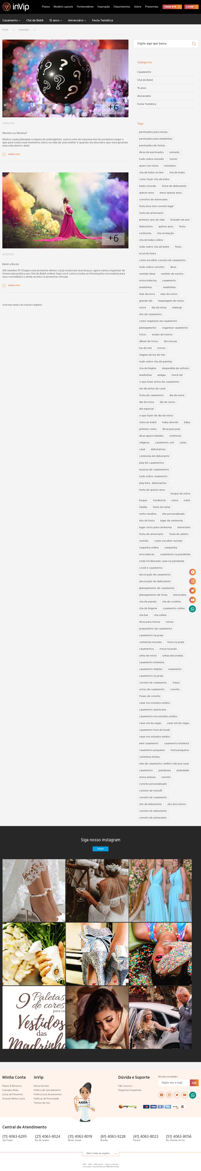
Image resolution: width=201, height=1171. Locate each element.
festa (182, 226)
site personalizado (173, 514)
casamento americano (152, 709)
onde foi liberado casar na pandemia (161, 561)
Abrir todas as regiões (98, 1153)
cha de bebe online (151, 240)
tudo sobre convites (151, 267)
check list (177, 375)
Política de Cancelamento (47, 1090)
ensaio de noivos (162, 334)
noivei (173, 159)
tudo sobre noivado (151, 159)
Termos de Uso (42, 1103)
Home (5, 30)
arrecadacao (147, 554)
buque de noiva (180, 493)
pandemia (164, 770)
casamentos (146, 649)
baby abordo (170, 422)
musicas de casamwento (154, 469)
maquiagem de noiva (171, 301)
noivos (161, 348)
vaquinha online (149, 547)
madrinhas (145, 287)
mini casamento (148, 743)
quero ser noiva (148, 166)
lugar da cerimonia (171, 520)
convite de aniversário (153, 818)
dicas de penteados (151, 152)
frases (176, 682)
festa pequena (180, 750)
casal (142, 449)
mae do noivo (168, 294)
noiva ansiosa (147, 777)
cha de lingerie (148, 608)
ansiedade (182, 770)
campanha (170, 547)
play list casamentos (151, 463)
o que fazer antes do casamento (159, 382)
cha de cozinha (171, 601)
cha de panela (147, 601)
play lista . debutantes (152, 483)
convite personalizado (153, 784)
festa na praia (175, 642)
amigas (161, 375)
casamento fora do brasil (154, 730)
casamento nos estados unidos (158, 716)
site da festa (147, 520)
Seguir (100, 849)
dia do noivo (167, 402)
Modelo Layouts (63, 7)
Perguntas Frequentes (129, 1090)
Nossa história (41, 1086)
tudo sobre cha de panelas (155, 361)
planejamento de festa (153, 595)
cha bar (143, 615)
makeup (177, 307)
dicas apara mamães (151, 436)
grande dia (145, 301)
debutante (146, 226)
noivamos (170, 166)
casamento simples (150, 669)
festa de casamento (151, 395)
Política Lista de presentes (48, 1094)
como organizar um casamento (158, 321)
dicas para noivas (149, 622)
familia (143, 507)
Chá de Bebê (34, 20)
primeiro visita (148, 429)
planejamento (147, 328)
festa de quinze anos (152, 490)
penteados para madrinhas (155, 139)
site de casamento (150, 314)
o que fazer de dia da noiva (156, 415)
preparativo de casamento (155, 628)
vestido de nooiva (172, 274)
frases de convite (149, 696)
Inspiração (103, 7)
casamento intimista (151, 662)
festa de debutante (174, 186)
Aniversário (76, 20)
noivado (174, 152)
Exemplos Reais (10, 1090)
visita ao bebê (148, 422)
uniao (183, 442)
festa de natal (161, 507)
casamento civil (164, 442)
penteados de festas (152, 145)
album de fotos (148, 341)
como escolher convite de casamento (162, 260)
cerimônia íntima (149, 757)
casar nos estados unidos (154, 703)
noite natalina (147, 514)
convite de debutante (153, 811)
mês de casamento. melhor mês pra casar (164, 764)
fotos (142, 334)
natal (187, 500)
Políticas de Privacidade (46, 1098)
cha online (160, 615)
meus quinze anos (171, 193)
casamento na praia (151, 635)
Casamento (10, 20)
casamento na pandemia (175, 554)
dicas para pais (171, 429)
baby (187, 422)
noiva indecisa (148, 280)
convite (175, 689)
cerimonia (145, 233)
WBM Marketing (112, 1167)
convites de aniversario (153, 199)
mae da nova (147, 294)
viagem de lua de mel (152, 355)
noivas (170, 622)
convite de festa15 (150, 791)
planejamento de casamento (157, 588)
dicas (173, 267)
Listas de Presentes (12, 1094)
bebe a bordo (147, 186)
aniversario (184, 527)
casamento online (174, 608)
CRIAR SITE (170, 7)
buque (143, 500)
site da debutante (150, 804)
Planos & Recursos (12, 1086)
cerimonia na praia (150, 642)
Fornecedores (85, 7)
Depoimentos (122, 7)
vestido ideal (147, 274)
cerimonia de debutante (154, 456)
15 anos (54, 20)
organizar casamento (175, 328)
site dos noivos (176, 804)
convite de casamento (153, 682)
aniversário (179, 595)
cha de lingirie (147, 368)
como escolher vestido (168, 541)
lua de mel (145, 348)
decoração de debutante (155, 581)
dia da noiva (159, 307)
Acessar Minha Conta (13, 1098)
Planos (46, 7)
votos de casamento (152, 689)
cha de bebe (177, 172)
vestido (144, 541)
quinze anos (146, 193)
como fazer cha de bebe (154, 179)
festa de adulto (178, 534)
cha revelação (165, 233)
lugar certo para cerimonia (155, 527)
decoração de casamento (155, 574)
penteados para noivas (153, 132)
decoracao (170, 341)
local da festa (147, 253)
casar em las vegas (150, 723)
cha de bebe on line (151, 172)
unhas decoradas (172, 655)
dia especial (146, 409)
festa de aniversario (151, 213)
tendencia (159, 500)
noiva (142, 307)
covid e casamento (151, 568)
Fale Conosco (125, 1086)
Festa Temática (102, 20)
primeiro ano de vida (152, 220)
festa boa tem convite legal (156, 206)
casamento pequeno (152, 750)
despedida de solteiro (175, 368)
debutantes (158, 449)
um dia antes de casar (152, 388)
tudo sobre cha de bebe (154, 247)
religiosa (144, 442)
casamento (169, 280)
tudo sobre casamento (153, 476)
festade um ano (180, 220)
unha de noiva (148, 655)
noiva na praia (168, 649)
